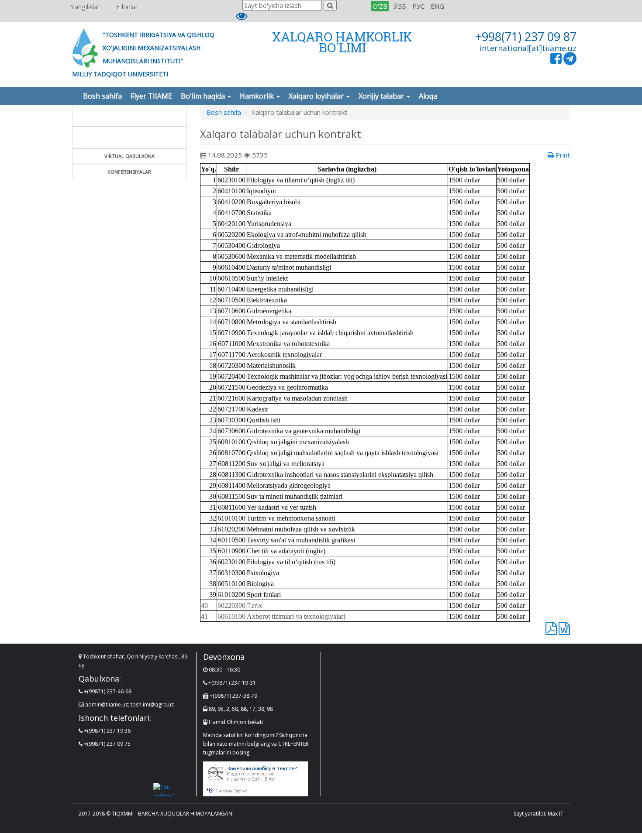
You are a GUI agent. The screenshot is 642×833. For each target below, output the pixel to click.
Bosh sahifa (102, 96)
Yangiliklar (85, 6)
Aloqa (428, 96)
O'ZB (380, 6)
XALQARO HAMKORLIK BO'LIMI (342, 42)
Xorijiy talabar (382, 96)
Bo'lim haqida (204, 96)
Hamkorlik (258, 96)
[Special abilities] (241, 18)
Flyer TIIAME (151, 96)
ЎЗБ (399, 6)
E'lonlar (127, 6)
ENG (437, 6)
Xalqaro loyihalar (317, 96)
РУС (418, 6)
